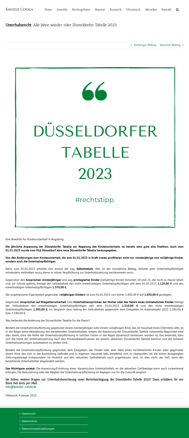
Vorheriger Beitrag (145, 45)
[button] (177, 9)
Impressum (29, 413)
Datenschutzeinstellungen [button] (38, 428)
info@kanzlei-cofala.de (21, 387)
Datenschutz (29, 421)
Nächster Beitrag (170, 45)
